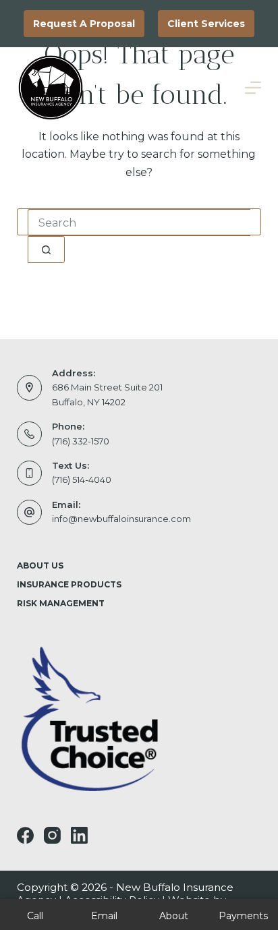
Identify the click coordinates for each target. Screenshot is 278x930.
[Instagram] (52, 835)
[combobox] (139, 222)
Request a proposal (84, 24)
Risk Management (61, 603)
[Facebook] (25, 835)
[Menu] (253, 88)
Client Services (206, 24)
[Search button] (46, 249)
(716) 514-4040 (81, 479)
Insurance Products (69, 584)
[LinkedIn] (79, 835)
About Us (40, 565)
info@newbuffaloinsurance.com (121, 518)
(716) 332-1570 (80, 441)
